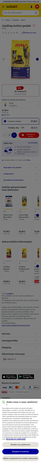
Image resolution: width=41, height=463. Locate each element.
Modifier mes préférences (20, 445)
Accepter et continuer (20, 451)
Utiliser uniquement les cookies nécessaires (20, 458)
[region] (20, 431)
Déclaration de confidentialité (15, 439)
